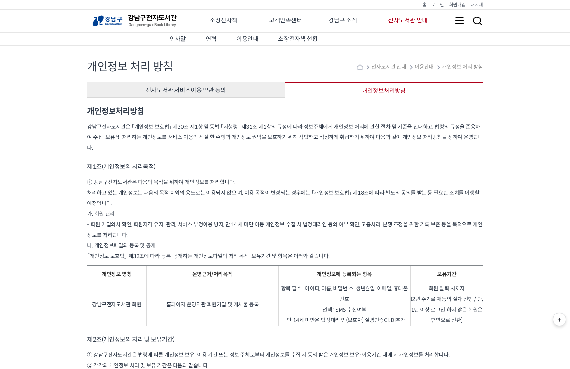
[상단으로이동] (559, 319)
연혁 (211, 39)
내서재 (476, 5)
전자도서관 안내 (408, 20)
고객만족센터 (285, 20)
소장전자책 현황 (298, 39)
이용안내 (247, 39)
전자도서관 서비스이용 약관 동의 (186, 90)
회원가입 (457, 5)
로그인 (437, 5)
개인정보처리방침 (384, 90)
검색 (477, 20)
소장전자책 (223, 20)
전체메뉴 (459, 20)
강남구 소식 (343, 20)
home (360, 67)
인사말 (178, 39)
